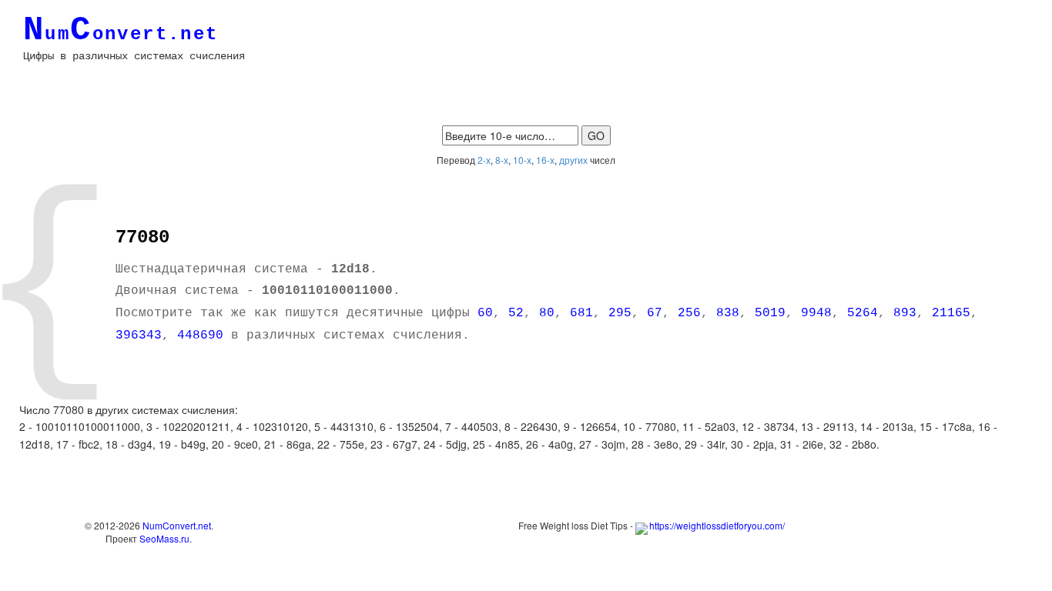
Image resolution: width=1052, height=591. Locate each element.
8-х (501, 159)
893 (904, 313)
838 (727, 313)
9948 (816, 313)
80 (546, 313)
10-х (522, 159)
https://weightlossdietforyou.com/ (717, 525)
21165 (951, 313)
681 (581, 313)
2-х (484, 159)
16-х (545, 159)
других (573, 159)
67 (654, 313)
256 (689, 313)
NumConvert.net (176, 525)
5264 (862, 313)
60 (485, 313)
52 (516, 313)
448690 (200, 335)
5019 (770, 313)
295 (620, 313)
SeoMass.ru (164, 538)
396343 (139, 335)
